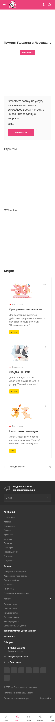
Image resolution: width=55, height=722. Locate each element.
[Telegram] (29, 670)
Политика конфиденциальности (18, 693)
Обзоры (8, 642)
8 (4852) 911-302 (16, 648)
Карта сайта (45, 698)
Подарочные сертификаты (16, 571)
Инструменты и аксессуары (16, 593)
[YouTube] (36, 670)
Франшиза (8, 535)
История (7, 522)
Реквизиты (8, 556)
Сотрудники (9, 526)
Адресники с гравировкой (15, 576)
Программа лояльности (25, 309)
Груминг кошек (10, 608)
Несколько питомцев (23, 431)
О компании (9, 517)
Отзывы (7, 530)
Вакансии (8, 539)
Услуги (7, 598)
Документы (9, 560)
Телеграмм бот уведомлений (20, 630)
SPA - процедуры (11, 621)
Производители (11, 552)
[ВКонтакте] (7, 670)
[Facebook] (14, 670)
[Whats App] (7, 678)
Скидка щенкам (19, 372)
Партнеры (8, 547)
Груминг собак (10, 604)
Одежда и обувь (11, 580)
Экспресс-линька (11, 617)
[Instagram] (21, 670)
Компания (9, 512)
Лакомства (9, 589)
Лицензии (8, 543)
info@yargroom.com (18, 656)
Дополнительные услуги (15, 626)
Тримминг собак (11, 613)
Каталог (8, 566)
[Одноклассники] (43, 670)
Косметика (8, 584)
